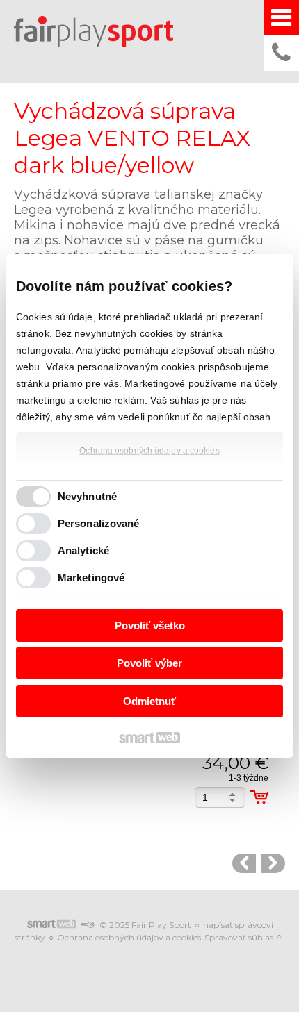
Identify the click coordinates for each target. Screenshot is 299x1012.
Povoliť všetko (150, 625)
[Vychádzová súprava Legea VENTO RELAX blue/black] (244, 863)
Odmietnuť (149, 701)
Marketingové (91, 577)
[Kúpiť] (259, 797)
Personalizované (99, 523)
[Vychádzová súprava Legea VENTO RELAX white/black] (273, 863)
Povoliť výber (149, 663)
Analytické (83, 550)
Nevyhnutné (87, 496)
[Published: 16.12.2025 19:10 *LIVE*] (87, 925)
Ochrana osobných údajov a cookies (149, 451)
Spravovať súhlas (238, 937)
